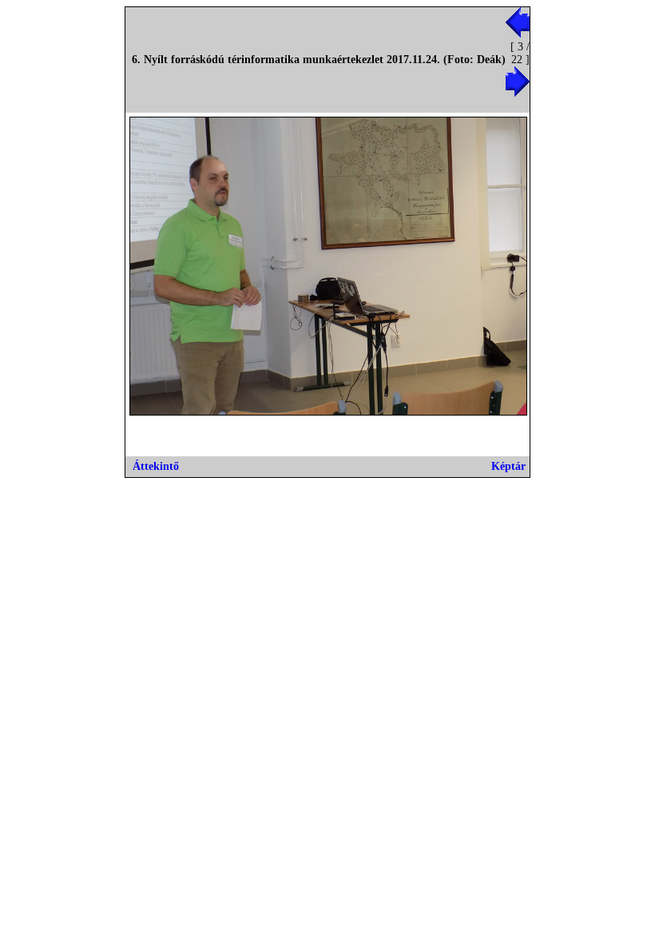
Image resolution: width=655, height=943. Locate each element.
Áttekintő (156, 466)
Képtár (508, 466)
